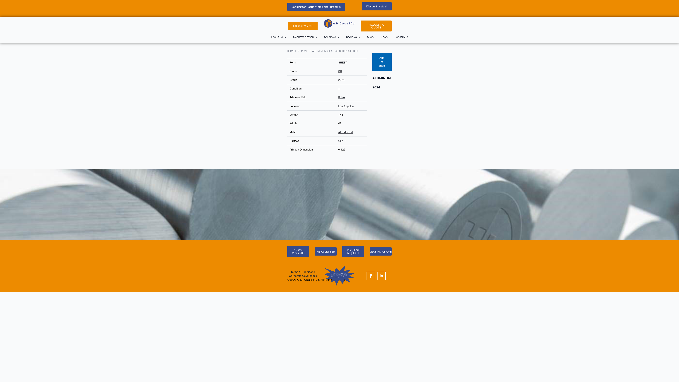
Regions (351, 37)
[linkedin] (381, 276)
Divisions (330, 37)
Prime (341, 97)
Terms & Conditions (303, 272)
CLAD (342, 141)
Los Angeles (346, 106)
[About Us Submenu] (286, 37)
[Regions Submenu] (360, 37)
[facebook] (371, 276)
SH (340, 71)
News (384, 37)
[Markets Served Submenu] (317, 37)
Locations (401, 37)
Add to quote (382, 62)
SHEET (342, 62)
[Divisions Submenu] (339, 37)
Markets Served (303, 37)
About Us (277, 37)
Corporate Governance (303, 276)
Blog (370, 37)
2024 (341, 80)
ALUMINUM (345, 132)
